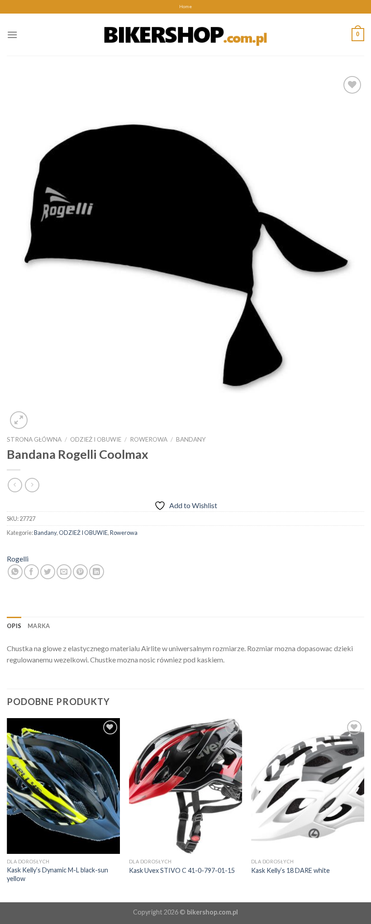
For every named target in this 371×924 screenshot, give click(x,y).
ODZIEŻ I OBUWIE (95, 439)
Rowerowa (148, 439)
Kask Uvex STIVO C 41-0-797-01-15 (182, 870)
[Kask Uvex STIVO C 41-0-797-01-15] (185, 786)
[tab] (14, 626)
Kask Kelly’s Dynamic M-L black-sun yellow (57, 874)
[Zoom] (19, 420)
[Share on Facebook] (31, 571)
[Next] (364, 809)
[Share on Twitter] (47, 571)
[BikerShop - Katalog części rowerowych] (185, 34)
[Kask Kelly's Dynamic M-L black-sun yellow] (63, 786)
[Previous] (7, 809)
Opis (14, 625)
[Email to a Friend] (64, 571)
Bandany (191, 439)
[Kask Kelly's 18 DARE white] (307, 786)
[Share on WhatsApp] (15, 571)
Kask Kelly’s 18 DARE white (290, 870)
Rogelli (18, 558)
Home (185, 6)
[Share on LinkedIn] (96, 571)
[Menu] (12, 35)
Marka (39, 625)
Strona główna (34, 439)
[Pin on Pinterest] (80, 571)
